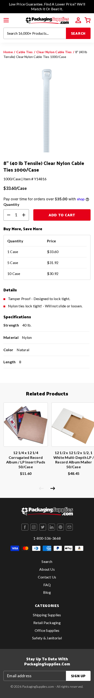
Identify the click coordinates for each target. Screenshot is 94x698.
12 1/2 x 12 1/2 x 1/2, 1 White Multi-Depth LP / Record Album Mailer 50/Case (73, 459)
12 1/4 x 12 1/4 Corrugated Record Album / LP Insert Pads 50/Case (25, 459)
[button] (6, 20)
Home (8, 52)
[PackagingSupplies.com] (47, 20)
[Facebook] (24, 527)
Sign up (78, 676)
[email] (69, 527)
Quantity (11, 204)
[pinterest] (60, 527)
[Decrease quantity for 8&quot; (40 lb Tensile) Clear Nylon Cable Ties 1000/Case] (6, 215)
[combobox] (34, 33)
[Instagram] (33, 527)
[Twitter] (42, 527)
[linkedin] (51, 527)
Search (78, 33)
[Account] (78, 20)
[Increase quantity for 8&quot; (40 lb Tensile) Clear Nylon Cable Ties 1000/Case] (25, 215)
